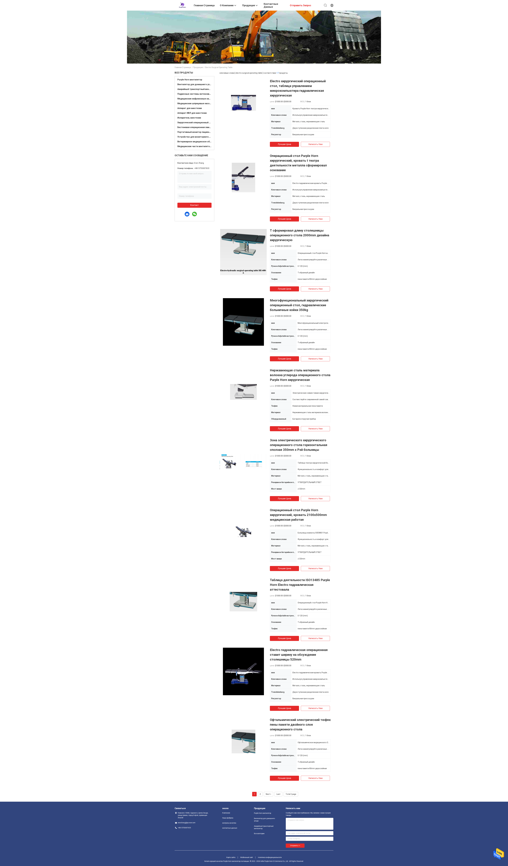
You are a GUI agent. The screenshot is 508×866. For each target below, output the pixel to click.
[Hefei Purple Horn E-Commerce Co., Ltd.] (182, 5)
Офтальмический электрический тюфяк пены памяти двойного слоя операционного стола (300, 724)
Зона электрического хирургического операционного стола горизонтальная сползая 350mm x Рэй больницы (298, 445)
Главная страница (183, 67)
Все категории (259, 833)
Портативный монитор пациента (194, 132)
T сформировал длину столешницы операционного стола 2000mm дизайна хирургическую (299, 235)
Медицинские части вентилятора (194, 146)
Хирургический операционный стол (194, 122)
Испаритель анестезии (189, 118)
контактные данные (229, 828)
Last (278, 794)
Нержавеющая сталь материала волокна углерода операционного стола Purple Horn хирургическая (300, 375)
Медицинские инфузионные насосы (194, 98)
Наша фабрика (227, 818)
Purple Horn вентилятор (189, 79)
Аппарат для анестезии (189, 108)
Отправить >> (295, 846)
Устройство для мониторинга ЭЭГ (194, 137)
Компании (226, 813)
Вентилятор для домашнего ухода (194, 84)
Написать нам (315, 144)
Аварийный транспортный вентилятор (194, 89)
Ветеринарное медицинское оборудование (194, 141)
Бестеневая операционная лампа (194, 127)
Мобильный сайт (246, 857)
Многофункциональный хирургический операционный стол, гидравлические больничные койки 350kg (299, 305)
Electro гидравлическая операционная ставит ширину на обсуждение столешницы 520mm (299, 654)
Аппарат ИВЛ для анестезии (192, 113)
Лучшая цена (284, 144)
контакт (194, 205)
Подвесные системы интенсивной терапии (194, 94)
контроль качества (229, 823)
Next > (268, 794)
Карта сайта (230, 857)
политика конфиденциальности (270, 857)
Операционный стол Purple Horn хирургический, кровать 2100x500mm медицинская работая (298, 515)
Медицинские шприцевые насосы (194, 103)
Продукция (198, 67)
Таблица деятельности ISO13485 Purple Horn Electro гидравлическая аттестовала (300, 584)
